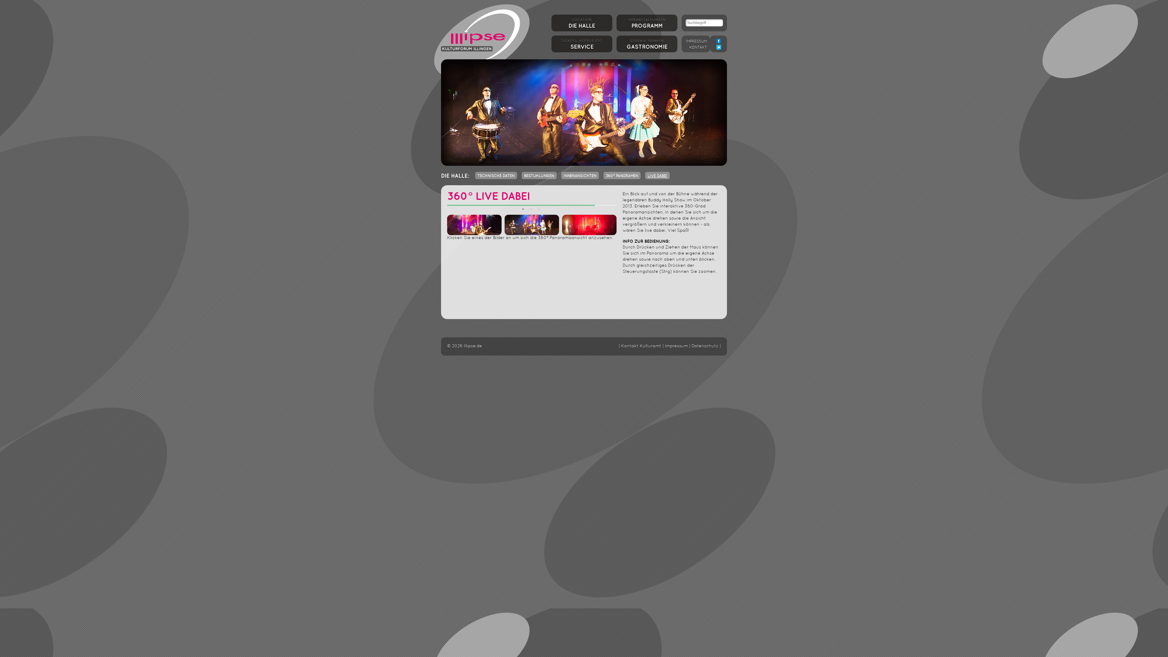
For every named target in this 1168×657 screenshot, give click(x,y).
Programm (647, 23)
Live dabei (657, 176)
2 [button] (532, 210)
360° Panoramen (622, 176)
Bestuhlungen (539, 176)
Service (582, 44)
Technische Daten (496, 176)
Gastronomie (647, 44)
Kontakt (698, 47)
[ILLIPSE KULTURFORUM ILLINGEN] (480, 34)
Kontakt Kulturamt (641, 346)
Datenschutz (705, 346)
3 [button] (540, 210)
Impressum (696, 41)
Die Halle (581, 23)
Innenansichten (580, 176)
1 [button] (524, 210)
